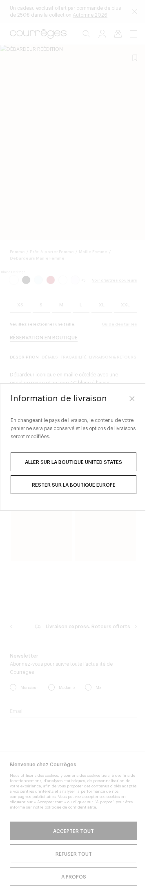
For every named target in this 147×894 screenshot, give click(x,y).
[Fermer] (125, 398)
